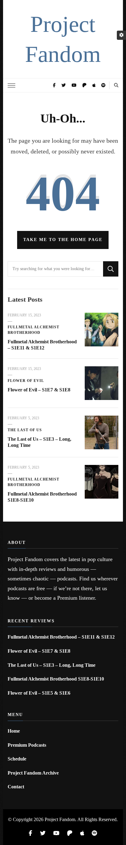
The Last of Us (25, 430)
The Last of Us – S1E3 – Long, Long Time (51, 665)
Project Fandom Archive (33, 772)
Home (14, 731)
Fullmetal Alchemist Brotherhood (33, 330)
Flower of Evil (26, 381)
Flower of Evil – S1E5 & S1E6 (39, 693)
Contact (16, 786)
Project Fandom (60, 819)
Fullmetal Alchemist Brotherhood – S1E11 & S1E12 (61, 636)
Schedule (17, 758)
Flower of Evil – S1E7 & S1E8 (39, 389)
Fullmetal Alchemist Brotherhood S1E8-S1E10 (56, 678)
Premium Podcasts (27, 745)
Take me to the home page (62, 239)
